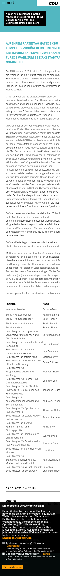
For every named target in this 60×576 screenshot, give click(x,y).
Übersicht (12, 545)
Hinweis (45, 553)
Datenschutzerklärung (17, 537)
